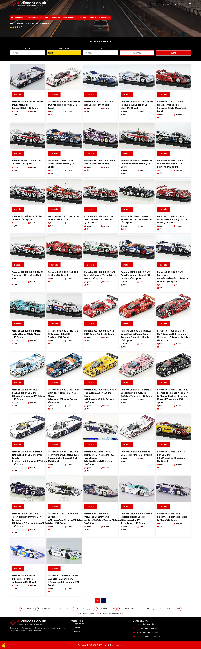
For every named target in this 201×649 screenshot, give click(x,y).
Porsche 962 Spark (27, 609)
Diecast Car (18, 18)
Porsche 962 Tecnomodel (106, 609)
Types (175, 3)
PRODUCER (64, 48)
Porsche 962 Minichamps (46, 609)
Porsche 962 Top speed (85, 609)
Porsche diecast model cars (37, 18)
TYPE (100, 48)
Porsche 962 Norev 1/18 (147, 609)
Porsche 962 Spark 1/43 (127, 609)
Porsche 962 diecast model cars (64, 18)
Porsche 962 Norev (66, 609)
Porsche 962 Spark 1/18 (88, 613)
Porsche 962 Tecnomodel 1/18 (110, 613)
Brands (166, 3)
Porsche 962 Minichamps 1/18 (170, 609)
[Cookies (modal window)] (3, 645)
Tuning (186, 3)
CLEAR (173, 53)
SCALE (27, 48)
